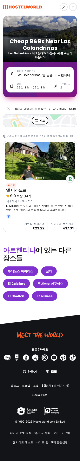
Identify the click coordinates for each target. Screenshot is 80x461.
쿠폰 (56, 433)
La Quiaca (45, 296)
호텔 (36, 385)
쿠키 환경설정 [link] (59, 442)
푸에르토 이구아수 (50, 284)
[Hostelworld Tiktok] (73, 357)
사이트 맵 (42, 442)
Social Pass (39, 395)
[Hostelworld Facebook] (26, 357)
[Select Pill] (64, 7)
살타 (49, 271)
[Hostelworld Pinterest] (63, 357)
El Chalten (16, 296)
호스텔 (11, 185)
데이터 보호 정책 (20, 433)
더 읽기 (70, 136)
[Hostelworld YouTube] (54, 357)
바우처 (66, 433)
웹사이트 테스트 (23, 442)
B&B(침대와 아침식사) (55, 385)
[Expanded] (8, 109)
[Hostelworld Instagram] (45, 357)
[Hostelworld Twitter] (35, 357)
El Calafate (16, 284)
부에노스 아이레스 (20, 271)
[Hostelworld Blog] (7, 357)
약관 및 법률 (42, 433)
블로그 (14, 385)
